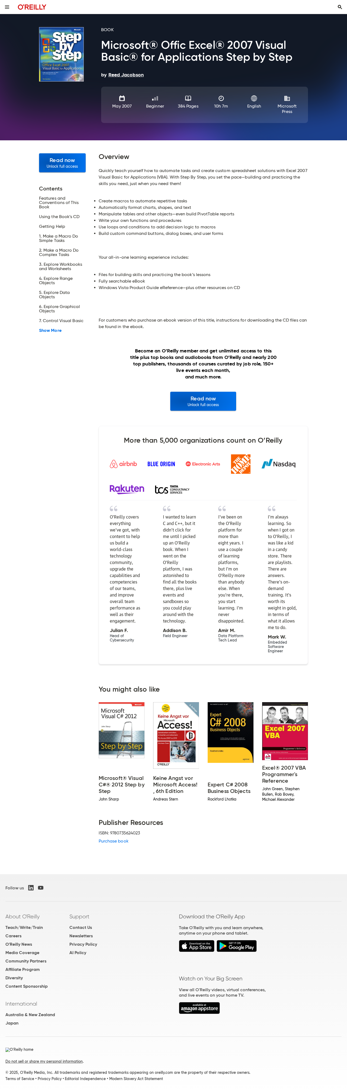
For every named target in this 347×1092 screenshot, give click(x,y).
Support (79, 916)
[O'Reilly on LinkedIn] (31, 887)
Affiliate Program (22, 969)
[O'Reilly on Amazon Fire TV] (199, 1012)
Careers (13, 936)
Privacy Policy (83, 944)
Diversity (14, 978)
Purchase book (113, 841)
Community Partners (25, 961)
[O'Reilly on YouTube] (40, 887)
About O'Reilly (22, 916)
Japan (11, 1023)
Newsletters (81, 936)
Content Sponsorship (26, 986)
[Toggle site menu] (7, 7)
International (21, 1003)
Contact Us (80, 927)
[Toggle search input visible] (339, 7)
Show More (50, 330)
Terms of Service (19, 1078)
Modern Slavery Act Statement (136, 1078)
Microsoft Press (287, 108)
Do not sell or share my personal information (44, 1061)
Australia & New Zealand (30, 1015)
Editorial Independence (85, 1078)
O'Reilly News (18, 944)
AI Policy (77, 952)
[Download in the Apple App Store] (196, 950)
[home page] (32, 7)
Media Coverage (22, 952)
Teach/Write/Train (24, 927)
